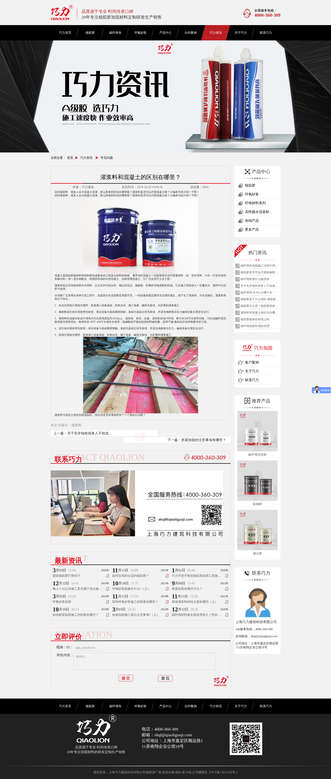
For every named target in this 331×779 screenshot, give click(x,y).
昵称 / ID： (65, 647)
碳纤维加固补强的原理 (255, 326)
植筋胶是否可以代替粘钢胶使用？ (259, 273)
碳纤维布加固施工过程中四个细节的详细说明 (259, 266)
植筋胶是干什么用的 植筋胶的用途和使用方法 (260, 300)
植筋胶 (90, 32)
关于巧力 (241, 32)
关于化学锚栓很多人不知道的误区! (89, 433)
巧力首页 (65, 32)
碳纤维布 (115, 32)
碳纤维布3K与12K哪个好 (256, 292)
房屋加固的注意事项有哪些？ (203, 440)
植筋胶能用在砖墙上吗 (255, 319)
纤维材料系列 (255, 203)
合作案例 (190, 32)
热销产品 (252, 221)
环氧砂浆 (140, 32)
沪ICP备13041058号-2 (223, 772)
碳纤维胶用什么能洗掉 (255, 279)
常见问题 (107, 157)
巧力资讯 (216, 32)
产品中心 (165, 32)
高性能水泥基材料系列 (259, 213)
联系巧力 (266, 32)
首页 (70, 157)
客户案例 (252, 362)
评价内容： (65, 655)
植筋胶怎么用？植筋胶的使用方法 (259, 306)
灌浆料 (76, 425)
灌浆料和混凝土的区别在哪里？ (258, 313)
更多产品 (252, 229)
